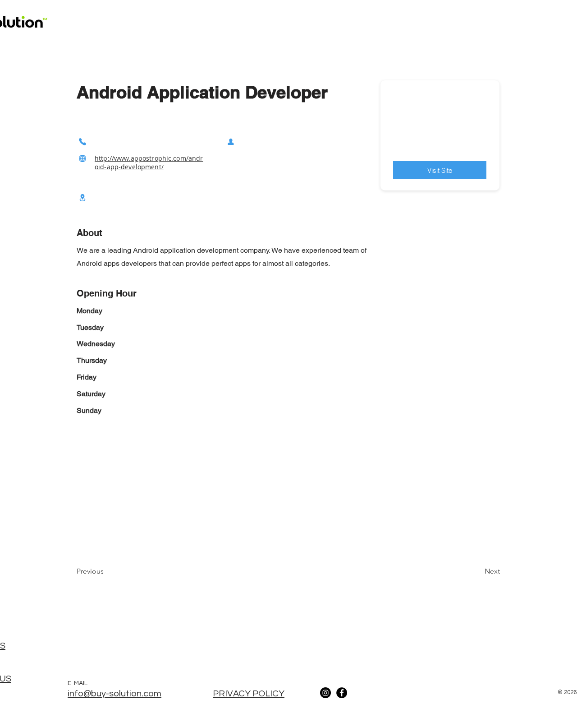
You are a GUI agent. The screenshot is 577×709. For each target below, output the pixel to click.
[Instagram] (325, 692)
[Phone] (82, 141)
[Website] (82, 158)
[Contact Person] (231, 141)
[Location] (82, 197)
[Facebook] (341, 692)
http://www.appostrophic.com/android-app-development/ (149, 162)
